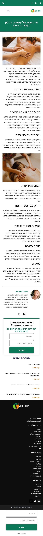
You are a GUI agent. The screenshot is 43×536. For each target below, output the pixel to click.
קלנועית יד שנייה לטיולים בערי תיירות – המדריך (25, 385)
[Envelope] (39, 501)
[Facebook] (24, 313)
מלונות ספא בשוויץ (34, 364)
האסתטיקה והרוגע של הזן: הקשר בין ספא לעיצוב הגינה (23, 394)
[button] (3, 3)
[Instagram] (18, 313)
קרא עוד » (36, 368)
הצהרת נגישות (21, 533)
